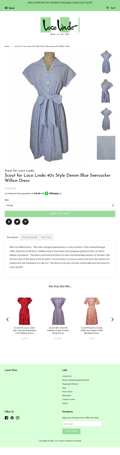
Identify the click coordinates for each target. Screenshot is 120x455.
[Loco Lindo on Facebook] (6, 418)
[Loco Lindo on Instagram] (17, 418)
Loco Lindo (59, 440)
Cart (112, 8)
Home (7, 46)
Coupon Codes (68, 399)
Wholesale (66, 395)
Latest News (11, 370)
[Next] (112, 319)
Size (7, 199)
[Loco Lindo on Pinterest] (12, 418)
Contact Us (67, 376)
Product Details (29, 237)
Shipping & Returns (70, 384)
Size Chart (46, 237)
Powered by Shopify (73, 440)
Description (12, 237)
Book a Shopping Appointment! (75, 380)
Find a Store (67, 391)
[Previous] (8, 319)
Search (65, 403)
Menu (11, 8)
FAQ (64, 387)
